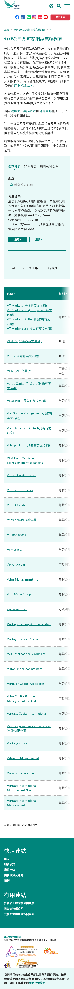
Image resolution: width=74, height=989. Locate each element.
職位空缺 (9, 869)
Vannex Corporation (20, 773)
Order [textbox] (14, 268)
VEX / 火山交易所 (19, 371)
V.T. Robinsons (16, 535)
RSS (6, 858)
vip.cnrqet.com (17, 609)
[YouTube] (46, 16)
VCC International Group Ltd (26, 654)
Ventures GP (15, 549)
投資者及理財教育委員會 (19, 903)
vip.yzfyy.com (16, 564)
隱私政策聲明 (37, 982)
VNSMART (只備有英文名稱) (26, 400)
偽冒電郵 (45, 111)
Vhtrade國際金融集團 (22, 520)
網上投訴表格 (23, 85)
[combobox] (16, 268)
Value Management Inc (22, 579)
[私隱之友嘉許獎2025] (23, 951)
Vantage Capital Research (24, 639)
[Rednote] (40, 16)
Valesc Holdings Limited (23, 758)
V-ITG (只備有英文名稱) (23, 356)
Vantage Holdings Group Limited (29, 624)
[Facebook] (17, 16)
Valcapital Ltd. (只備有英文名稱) (28, 445)
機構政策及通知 (13, 875)
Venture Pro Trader (20, 490)
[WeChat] (29, 16)
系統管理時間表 (12, 936)
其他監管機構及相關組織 (19, 914)
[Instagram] (34, 16)
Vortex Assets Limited (21, 475)
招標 (7, 880)
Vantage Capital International (26, 713)
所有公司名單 (49, 166)
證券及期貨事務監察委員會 (12, 5)
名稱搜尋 (14, 166)
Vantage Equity (17, 743)
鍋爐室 (15, 111)
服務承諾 (9, 864)
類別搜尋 (30, 166)
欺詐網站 (29, 111)
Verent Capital (16, 505)
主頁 (6, 29)
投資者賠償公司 (13, 908)
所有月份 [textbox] (54, 268)
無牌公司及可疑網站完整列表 (29, 29)
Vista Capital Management (25, 669)
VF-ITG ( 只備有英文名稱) (24, 341)
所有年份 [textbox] (35, 268)
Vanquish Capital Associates (25, 683)
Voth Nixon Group (19, 594)
